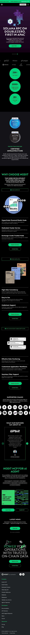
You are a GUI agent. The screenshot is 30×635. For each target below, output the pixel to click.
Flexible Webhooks (6, 592)
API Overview (5, 611)
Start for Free (15, 561)
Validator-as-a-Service (6, 600)
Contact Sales (15, 249)
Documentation (5, 608)
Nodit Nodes (5, 584)
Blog (3, 627)
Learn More (24, 1)
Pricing (3, 624)
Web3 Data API (5, 589)
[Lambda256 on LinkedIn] (23, 574)
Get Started (23, 4)
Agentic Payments (6, 602)
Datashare (4, 595)
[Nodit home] (2, 4)
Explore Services (15, 244)
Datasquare (4, 597)
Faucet (3, 618)
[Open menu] (28, 4)
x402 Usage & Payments (7, 613)
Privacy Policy (12, 633)
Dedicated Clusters (6, 587)
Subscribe (15, 528)
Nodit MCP (21, 510)
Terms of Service (5, 633)
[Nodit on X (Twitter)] (20, 574)
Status (3, 616)
